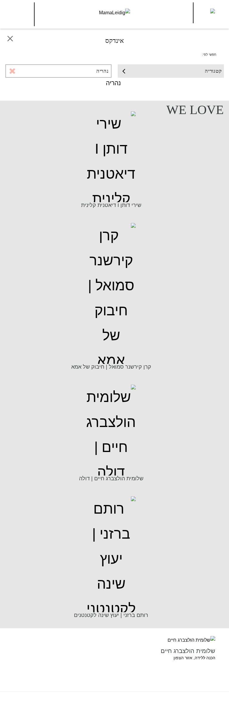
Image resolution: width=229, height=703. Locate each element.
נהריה (102, 71)
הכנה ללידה (205, 657)
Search (18, 12)
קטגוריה (213, 71)
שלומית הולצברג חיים (188, 651)
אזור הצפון (183, 657)
